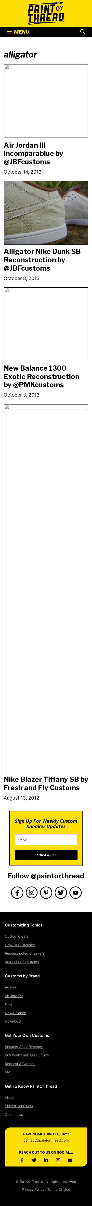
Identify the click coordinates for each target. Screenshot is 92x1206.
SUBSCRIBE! (46, 855)
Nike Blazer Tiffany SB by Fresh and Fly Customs (46, 783)
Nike (8, 1004)
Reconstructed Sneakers (24, 953)
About (9, 1097)
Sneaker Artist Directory (24, 1047)
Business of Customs (22, 962)
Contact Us (14, 1114)
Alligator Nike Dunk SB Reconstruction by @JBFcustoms (42, 259)
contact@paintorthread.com (46, 1140)
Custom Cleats (16, 936)
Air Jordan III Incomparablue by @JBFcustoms (33, 153)
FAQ (8, 1072)
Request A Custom (20, 1064)
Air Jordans (14, 996)
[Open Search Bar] (83, 32)
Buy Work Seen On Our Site (27, 1055)
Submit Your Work (19, 1106)
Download (13, 1021)
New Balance (15, 1013)
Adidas (10, 987)
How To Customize (20, 945)
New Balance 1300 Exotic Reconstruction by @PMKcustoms (41, 376)
